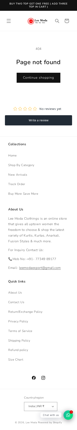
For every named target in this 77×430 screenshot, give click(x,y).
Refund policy (18, 350)
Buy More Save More (23, 194)
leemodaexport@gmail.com (40, 268)
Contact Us (16, 302)
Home (12, 155)
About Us (15, 292)
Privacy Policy (18, 321)
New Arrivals (17, 175)
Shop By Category (21, 165)
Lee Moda (31, 422)
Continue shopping (38, 77)
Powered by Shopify (50, 422)
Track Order (16, 184)
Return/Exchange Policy (25, 312)
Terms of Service (20, 331)
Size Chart (15, 359)
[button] (8, 21)
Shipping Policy (19, 340)
